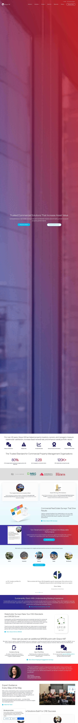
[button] (70, 4)
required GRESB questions (68, 654)
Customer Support (72, 1)
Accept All (21, 718)
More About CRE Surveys (50, 521)
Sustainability (7, 601)
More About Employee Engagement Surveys (41, 660)
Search (65, 1)
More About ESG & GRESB (14, 632)
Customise (7, 718)
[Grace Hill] (6, 4)
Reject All (13, 718)
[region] (13, 714)
